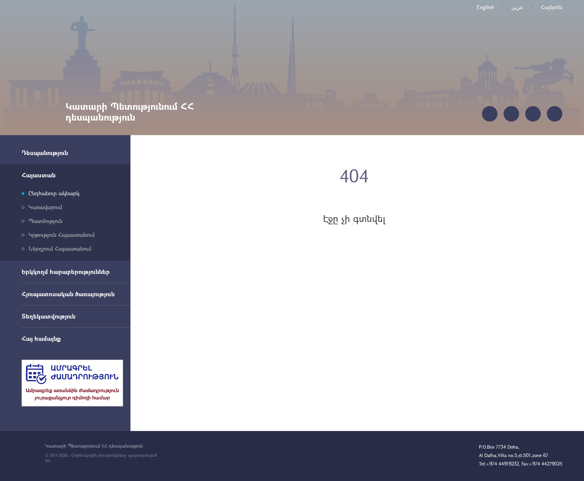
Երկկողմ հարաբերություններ (66, 272)
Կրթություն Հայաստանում (61, 234)
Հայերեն (551, 6)
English (485, 6)
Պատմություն (45, 220)
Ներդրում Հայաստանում (59, 248)
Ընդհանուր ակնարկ (53, 193)
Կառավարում (45, 206)
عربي (517, 6)
